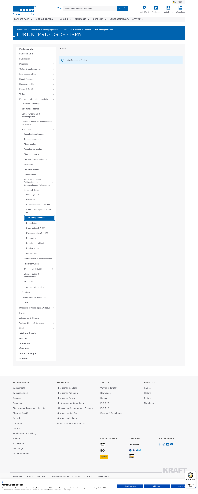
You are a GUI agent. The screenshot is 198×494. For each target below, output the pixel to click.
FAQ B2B (104, 408)
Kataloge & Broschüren (111, 413)
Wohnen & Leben (21, 453)
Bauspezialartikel (21, 393)
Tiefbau (16, 438)
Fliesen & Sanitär (21, 413)
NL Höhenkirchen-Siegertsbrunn (71, 403)
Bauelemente (19, 388)
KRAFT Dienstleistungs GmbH (71, 423)
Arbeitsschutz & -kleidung (24, 433)
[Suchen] (125, 8)
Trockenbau (18, 443)
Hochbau (17, 428)
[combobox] (90, 8)
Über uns (149, 382)
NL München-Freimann (67, 393)
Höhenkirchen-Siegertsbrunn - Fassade (75, 408)
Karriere (147, 388)
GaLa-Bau (17, 423)
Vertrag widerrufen (108, 388)
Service (104, 382)
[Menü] (194, 472)
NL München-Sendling (67, 388)
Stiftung (147, 398)
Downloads (105, 393)
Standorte (63, 382)
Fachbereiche (21, 382)
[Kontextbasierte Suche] (59, 8)
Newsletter (149, 403)
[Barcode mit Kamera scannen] (119, 8)
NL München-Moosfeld (67, 413)
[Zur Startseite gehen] (24, 10)
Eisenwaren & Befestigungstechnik (29, 408)
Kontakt (103, 398)
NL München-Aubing (66, 398)
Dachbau (17, 398)
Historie (147, 393)
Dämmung (17, 403)
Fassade (17, 418)
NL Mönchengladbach (67, 418)
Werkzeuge (18, 448)
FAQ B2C (104, 403)
